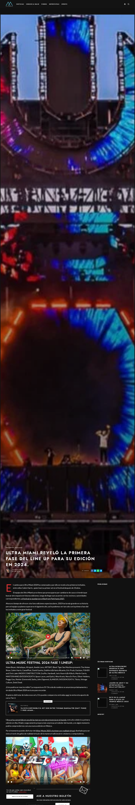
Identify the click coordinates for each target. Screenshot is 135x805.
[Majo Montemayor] (9, 4)
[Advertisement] (113, 619)
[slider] (37, 658)
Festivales (10, 547)
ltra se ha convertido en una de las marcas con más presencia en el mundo (36, 720)
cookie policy (22, 792)
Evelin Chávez (18, 570)
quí (67, 695)
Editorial (24, 705)
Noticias (18, 547)
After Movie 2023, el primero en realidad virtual (55, 731)
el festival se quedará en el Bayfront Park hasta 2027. (43, 599)
